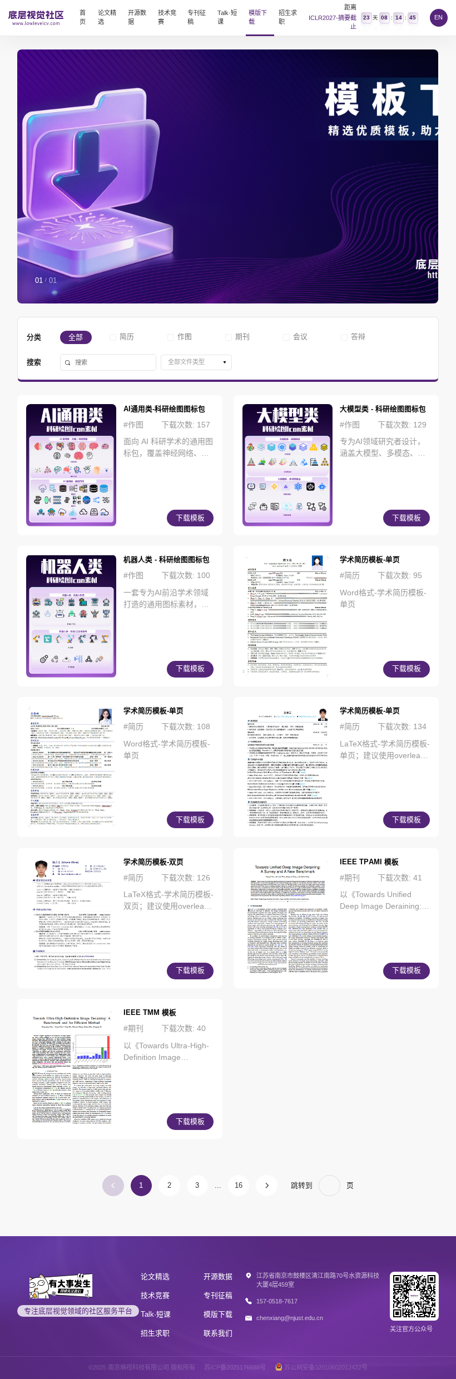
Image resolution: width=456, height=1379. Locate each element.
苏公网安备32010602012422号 (326, 1367)
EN (438, 17)
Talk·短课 (227, 17)
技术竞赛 (167, 17)
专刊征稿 (196, 17)
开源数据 (137, 17)
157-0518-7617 (277, 1301)
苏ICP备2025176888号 (235, 1367)
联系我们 (218, 1333)
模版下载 (258, 17)
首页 (83, 17)
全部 (75, 337)
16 (238, 1185)
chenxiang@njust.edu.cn (289, 1318)
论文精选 (107, 17)
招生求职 (288, 17)
